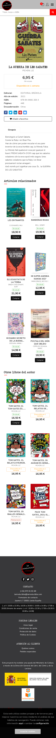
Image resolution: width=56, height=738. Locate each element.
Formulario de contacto (28, 597)
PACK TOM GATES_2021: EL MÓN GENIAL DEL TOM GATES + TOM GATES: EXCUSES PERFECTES (40, 513)
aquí (21, 723)
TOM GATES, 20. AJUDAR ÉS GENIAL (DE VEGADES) (40, 461)
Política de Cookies (28, 635)
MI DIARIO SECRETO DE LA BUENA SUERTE (16, 339)
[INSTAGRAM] (32, 579)
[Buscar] (53, 12)
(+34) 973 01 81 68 (28, 591)
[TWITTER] (28, 579)
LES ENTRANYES (16, 220)
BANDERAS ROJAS (40, 220)
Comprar (16, 237)
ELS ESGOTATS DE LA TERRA (16, 280)
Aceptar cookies (27, 731)
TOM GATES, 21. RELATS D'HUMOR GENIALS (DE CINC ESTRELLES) (16, 461)
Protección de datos (28, 631)
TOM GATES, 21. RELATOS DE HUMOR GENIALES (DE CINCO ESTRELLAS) (40, 407)
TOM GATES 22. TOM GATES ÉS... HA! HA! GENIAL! (16, 407)
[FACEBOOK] (24, 579)
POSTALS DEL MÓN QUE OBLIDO (40, 342)
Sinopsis (12, 129)
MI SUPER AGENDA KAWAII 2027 (40, 277)
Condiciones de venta (28, 628)
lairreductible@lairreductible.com (28, 594)
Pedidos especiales (28, 651)
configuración (42, 723)
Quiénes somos (28, 648)
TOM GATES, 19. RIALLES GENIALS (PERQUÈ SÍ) (15, 512)
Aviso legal (28, 625)
